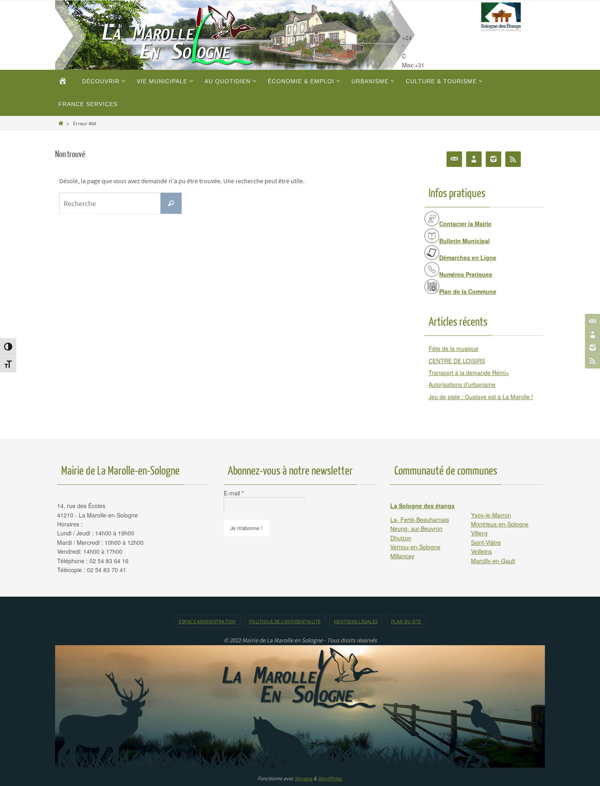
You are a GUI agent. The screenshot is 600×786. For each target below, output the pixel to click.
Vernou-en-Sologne (415, 547)
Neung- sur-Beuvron (416, 528)
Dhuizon (400, 538)
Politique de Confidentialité (285, 621)
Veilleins (481, 551)
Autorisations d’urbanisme (462, 384)
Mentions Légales (356, 621)
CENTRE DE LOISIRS (457, 361)
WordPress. (330, 778)
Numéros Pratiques (465, 274)
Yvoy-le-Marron (491, 515)
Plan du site (406, 621)
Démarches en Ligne (467, 257)
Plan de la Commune (467, 291)
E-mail (234, 493)
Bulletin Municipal (464, 241)
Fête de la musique (453, 348)
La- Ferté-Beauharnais (419, 519)
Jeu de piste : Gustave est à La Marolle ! (481, 397)
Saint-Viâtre (486, 542)
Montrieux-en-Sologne (500, 524)
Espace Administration (207, 621)
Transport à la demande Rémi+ (469, 373)
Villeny (479, 533)
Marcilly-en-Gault (493, 561)
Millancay (402, 556)
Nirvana (303, 778)
